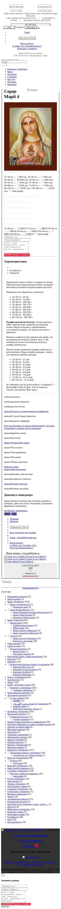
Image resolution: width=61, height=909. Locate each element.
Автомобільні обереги (18, 799)
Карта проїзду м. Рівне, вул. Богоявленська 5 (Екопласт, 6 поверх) (27, 46)
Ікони (10, 71)
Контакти (12, 84)
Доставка (11, 82)
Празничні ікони (18, 649)
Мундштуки (13, 781)
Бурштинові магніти (17, 801)
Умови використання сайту (17, 862)
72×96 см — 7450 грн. (41, 185)
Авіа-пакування (15, 469)
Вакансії (30, 845)
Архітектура (13, 680)
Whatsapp (31, 27)
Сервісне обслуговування (30, 835)
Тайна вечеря (13, 643)
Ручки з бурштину (16, 779)
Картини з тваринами (20, 687)
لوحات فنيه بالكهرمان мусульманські (30, 704)
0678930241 (9, 511)
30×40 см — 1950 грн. (16, 180)
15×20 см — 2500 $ (15, 228)
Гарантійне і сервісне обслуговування (22, 428)
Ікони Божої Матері (19, 610)
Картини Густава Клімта (25, 669)
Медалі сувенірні (15, 740)
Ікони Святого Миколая (24, 630)
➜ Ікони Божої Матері (33, 830)
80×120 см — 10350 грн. (17, 188)
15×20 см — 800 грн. (16, 177)
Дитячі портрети (21, 719)
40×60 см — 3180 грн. (16, 182)
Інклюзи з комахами (17, 794)
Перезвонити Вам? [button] (27, 38)
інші (14, 514)
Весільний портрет (16, 714)
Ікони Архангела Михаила (26, 633)
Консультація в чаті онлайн (23, 532)
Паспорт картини (15, 484)
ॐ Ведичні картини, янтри (26, 709)
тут (24, 345)
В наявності (13, 817)
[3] (30, 565)
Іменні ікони (16, 623)
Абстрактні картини (17, 695)
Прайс (32, 588)
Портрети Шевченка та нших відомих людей (29, 724)
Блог (9, 819)
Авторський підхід (19, 207)
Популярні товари (16, 814)
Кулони (13, 760)
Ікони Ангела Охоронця (24, 638)
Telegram (20, 27)
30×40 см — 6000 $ (28, 231)
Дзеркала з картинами (18, 734)
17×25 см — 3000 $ (37, 228)
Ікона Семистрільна (22, 615)
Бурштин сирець (15, 812)
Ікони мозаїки (14, 599)
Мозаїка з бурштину (20, 223)
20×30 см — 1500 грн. (40, 177)
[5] (37, 565)
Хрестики (18, 763)
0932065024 (21, 511)
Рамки (25, 588)
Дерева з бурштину (16, 784)
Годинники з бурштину (18, 791)
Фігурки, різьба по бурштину (24, 773)
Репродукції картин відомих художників (29, 664)
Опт (37, 588)
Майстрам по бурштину (18, 809)
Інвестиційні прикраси (18, 768)
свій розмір (17, 191)
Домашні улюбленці (22, 690)
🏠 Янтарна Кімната (11, 830)
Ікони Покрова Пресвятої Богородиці (31, 612)
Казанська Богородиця (24, 617)
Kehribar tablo (19, 706)
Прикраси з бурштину (18, 750)
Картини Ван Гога (22, 667)
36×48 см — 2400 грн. (41, 180)
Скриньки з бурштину (18, 789)
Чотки (10, 796)
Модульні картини (16, 729)
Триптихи (12, 732)
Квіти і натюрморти (17, 677)
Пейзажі (11, 661)
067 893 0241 (30, 25)
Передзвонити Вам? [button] (19, 527)
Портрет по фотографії (18, 727)
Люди (10, 682)
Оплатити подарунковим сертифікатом (26, 411)
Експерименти (14, 822)
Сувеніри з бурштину (17, 771)
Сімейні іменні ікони (23, 625)
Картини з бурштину (17, 69)
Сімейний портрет (19, 717)
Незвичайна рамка (17, 443)
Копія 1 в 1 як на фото (21, 212)
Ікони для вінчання (19, 604)
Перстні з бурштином (17, 758)
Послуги (11, 807)
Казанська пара (20, 607)
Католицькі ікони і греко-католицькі (25, 656)
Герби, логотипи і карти (19, 685)
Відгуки (11, 79)
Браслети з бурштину (17, 766)
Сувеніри (11, 77)
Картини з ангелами (23, 641)
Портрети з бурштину (17, 711)
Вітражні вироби (15, 747)
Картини (11, 659)
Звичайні (13, 172)
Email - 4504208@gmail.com (23, 537)
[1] (23, 565)
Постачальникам (30, 840)
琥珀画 (16, 701)
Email (27, 32)
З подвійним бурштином (22, 196)
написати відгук (30, 576)
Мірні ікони (18, 628)
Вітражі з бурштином (17, 745)
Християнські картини (18, 693)
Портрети (12, 74)
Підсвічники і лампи (17, 786)
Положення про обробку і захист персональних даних (37, 863)
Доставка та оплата (22, 426)
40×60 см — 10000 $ (22, 234)
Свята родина (14, 646)
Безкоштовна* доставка (43, 426)
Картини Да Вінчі (21, 672)
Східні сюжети (17, 698)
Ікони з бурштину (15, 601)
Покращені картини (19, 201)
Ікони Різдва (19, 651)
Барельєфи (18, 776)
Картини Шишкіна (22, 674)
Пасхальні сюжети (22, 654)
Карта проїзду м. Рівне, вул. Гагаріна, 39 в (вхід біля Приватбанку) (23, 545)
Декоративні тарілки (17, 737)
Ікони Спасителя (15, 620)
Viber (9, 27)
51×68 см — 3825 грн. (41, 182)
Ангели (14, 636)
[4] (34, 565)
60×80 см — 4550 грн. (16, 185)
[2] (27, 565)
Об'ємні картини (17, 218)
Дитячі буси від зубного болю (27, 755)
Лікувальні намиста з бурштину (25, 753)
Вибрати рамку (11, 467)
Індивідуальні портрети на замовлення (26, 722)
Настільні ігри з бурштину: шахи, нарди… (27, 804)
